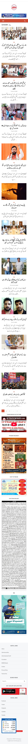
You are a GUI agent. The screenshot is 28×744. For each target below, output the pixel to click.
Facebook (4, 701)
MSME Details (5, 663)
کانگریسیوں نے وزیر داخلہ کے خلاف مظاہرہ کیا (14, 394)
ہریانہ (14, 42)
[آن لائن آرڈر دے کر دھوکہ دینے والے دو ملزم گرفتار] (14, 306)
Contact (3, 666)
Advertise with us (5, 652)
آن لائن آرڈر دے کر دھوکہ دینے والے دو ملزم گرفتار (14, 319)
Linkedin (4, 711)
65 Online (6, 731)
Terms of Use (4, 673)
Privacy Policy (5, 670)
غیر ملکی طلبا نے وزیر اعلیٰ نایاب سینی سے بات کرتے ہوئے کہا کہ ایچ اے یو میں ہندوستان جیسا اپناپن (14, 85)
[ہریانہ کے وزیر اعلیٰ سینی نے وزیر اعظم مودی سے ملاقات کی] (14, 342)
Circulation (4, 659)
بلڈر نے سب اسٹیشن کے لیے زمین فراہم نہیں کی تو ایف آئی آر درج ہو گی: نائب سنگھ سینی (14, 46)
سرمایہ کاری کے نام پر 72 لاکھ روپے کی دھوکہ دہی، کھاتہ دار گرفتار (14, 281)
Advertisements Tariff (6, 655)
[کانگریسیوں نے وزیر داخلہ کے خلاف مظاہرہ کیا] (14, 380)
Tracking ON (11, 731)
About (3, 648)
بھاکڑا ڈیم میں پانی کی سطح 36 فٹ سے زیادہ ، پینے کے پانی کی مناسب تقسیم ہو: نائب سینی (14, 241)
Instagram (4, 708)
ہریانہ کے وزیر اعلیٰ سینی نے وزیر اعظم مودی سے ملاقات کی (14, 355)
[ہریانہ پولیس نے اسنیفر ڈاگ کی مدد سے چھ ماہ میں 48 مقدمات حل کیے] (14, 112)
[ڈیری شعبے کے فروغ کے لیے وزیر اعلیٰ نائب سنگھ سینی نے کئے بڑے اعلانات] (14, 151)
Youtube (3, 715)
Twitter (3, 704)
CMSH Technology (16, 738)
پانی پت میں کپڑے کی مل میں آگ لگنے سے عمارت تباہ (14, 206)
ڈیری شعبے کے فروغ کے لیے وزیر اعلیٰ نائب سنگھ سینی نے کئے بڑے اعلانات (14, 166)
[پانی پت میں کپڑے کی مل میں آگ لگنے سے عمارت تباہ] (14, 191)
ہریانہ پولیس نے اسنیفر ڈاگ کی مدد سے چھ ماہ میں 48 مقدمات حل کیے (14, 126)
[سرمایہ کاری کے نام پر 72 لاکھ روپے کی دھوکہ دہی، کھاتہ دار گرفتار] (14, 266)
